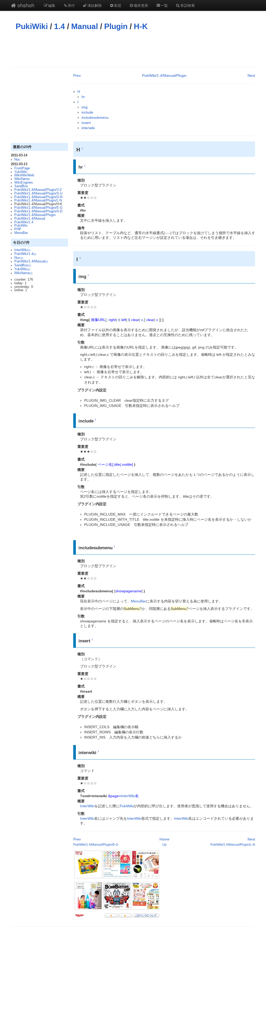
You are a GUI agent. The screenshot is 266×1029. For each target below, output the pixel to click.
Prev (77, 75)
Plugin (116, 26)
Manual (84, 26)
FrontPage (22, 168)
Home (164, 839)
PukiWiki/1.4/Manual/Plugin (35, 215)
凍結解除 (94, 5)
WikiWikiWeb (24, 175)
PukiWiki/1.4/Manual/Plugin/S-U (38, 193)
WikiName (22, 179)
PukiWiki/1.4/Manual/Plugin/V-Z (38, 190)
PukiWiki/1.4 (23, 222)
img (85, 107)
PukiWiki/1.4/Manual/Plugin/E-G (38, 208)
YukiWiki (20, 172)
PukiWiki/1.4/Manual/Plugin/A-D (38, 211)
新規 (117, 5)
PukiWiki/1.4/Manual (29, 218)
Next (251, 75)
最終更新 (141, 5)
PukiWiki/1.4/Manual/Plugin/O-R (38, 197)
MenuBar (21, 233)
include (87, 112)
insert (86, 123)
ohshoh (25, 5)
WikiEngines (23, 182)
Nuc (17, 159)
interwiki (88, 128)
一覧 (164, 5)
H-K (141, 26)
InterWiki (22, 250)
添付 (71, 5)
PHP (17, 229)
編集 (51, 5)
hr (83, 97)
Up (164, 844)
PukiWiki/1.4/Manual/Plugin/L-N (38, 200)
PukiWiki (32, 26)
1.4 (59, 26)
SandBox (21, 186)
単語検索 (187, 5)
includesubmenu (95, 117)
